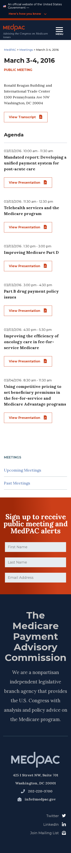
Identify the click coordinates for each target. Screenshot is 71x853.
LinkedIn (51, 824)
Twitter (52, 816)
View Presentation (25, 182)
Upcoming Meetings (22, 470)
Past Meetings (17, 483)
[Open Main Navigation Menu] (59, 31)
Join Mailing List (44, 833)
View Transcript (23, 117)
